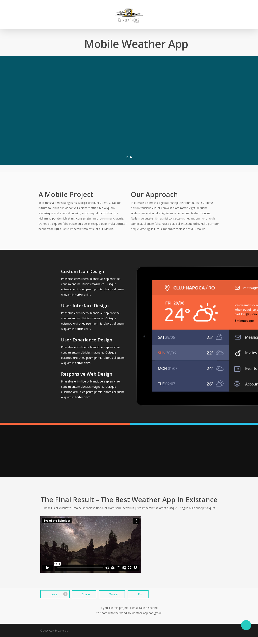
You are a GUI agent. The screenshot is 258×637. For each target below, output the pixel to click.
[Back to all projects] (42, 44)
